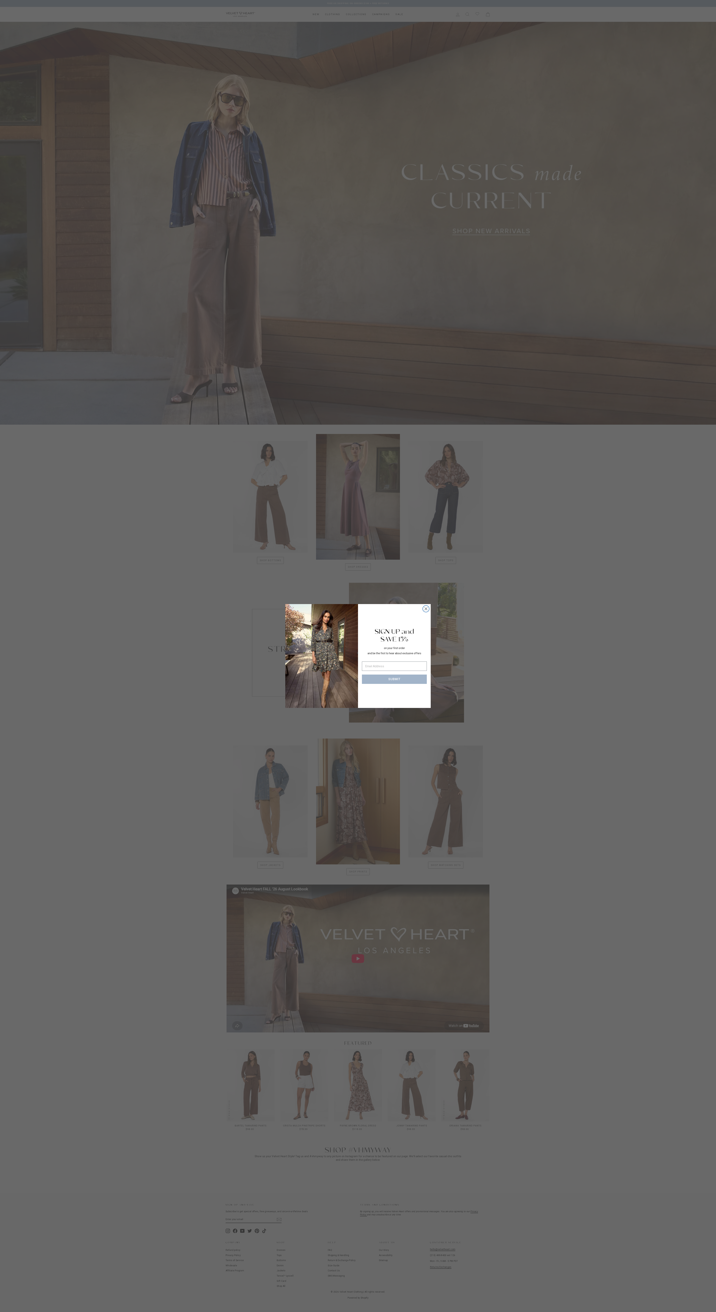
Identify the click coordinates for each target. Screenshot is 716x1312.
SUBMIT (394, 679)
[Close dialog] (426, 609)
